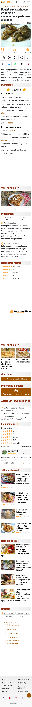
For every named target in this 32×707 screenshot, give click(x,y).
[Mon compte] (20, 2)
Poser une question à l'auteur (17, 379)
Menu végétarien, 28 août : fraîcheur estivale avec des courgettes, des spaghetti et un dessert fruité (15, 595)
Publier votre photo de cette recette (16, 394)
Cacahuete (20, 616)
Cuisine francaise (12, 643)
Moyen (15, 273)
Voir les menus (7, 685)
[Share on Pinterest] (28, 64)
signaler (28, 463)
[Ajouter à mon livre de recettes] (28, 58)
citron (3, 113)
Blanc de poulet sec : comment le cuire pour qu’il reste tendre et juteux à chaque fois (15, 479)
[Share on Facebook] (2, 64)
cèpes (14, 134)
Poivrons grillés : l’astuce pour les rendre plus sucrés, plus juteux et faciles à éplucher (16, 550)
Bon (14, 270)
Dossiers (5, 691)
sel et (8, 123)
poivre (10, 123)
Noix (28, 613)
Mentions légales (23, 692)
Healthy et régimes (13, 625)
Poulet (20, 613)
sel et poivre (8, 153)
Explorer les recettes (9, 622)
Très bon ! (16, 267)
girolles (14, 130)
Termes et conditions (21, 687)
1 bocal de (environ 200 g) (16, 130)
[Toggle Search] (24, 2)
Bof (14, 275)
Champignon (8, 616)
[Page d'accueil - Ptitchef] (2, 6)
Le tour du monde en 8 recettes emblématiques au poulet (23, 527)
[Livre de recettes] (16, 2)
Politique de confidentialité (22, 683)
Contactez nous (23, 679)
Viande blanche (9, 613)
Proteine (9, 633)
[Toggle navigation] (28, 2)
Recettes (5, 679)
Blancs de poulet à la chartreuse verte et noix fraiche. (6, 363)
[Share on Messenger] (9, 64)
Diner (14, 629)
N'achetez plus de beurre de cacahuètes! (22, 512)
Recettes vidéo (7, 682)
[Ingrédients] (3, 353)
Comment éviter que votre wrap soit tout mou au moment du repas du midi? (23, 565)
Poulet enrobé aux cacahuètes (23, 360)
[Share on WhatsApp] (15, 64)
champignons (6, 140)
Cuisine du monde (12, 637)
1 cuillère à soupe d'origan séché (16, 101)
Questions (5, 688)
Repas (9, 629)
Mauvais (16, 278)
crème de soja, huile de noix (14, 150)
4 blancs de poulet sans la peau (16, 97)
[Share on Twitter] (21, 64)
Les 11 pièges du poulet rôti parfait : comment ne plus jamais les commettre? (23, 497)
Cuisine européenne (13, 640)
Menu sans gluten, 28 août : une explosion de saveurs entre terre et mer (23, 579)
